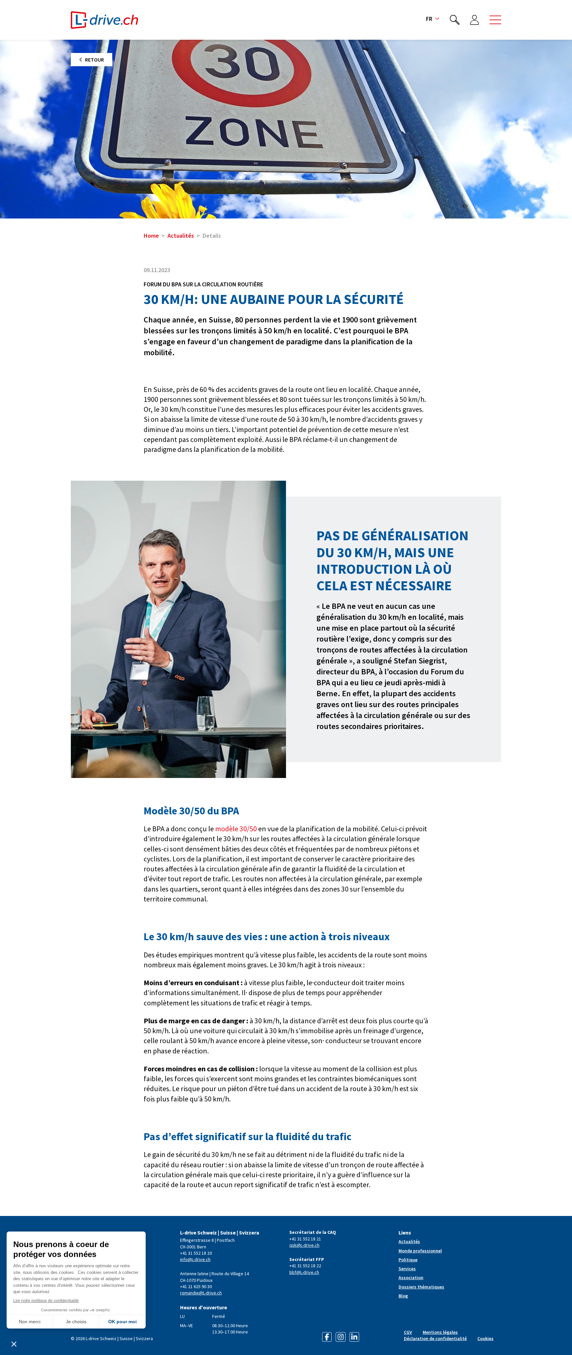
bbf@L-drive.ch (304, 1272)
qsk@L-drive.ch (304, 1245)
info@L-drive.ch (195, 1259)
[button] (495, 20)
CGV (408, 1332)
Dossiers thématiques (421, 1287)
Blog (403, 1296)
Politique (408, 1260)
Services (407, 1269)
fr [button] (429, 19)
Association (411, 1278)
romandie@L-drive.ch (201, 1293)
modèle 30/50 (236, 828)
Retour (94, 59)
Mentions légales (440, 1332)
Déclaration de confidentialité (435, 1338)
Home (151, 235)
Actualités (180, 235)
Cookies (485, 1338)
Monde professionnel (420, 1251)
